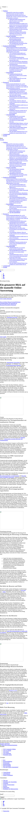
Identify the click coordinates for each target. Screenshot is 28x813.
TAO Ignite (6, 752)
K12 (4, 760)
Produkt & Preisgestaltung (9, 46)
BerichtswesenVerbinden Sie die (18, 25)
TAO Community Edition (9, 749)
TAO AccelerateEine (18, 59)
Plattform (5, 11)
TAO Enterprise (7, 753)
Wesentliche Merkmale (10, 304)
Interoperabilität (7, 765)
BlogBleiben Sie (18, 112)
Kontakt (5, 135)
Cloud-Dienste (6, 772)
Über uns (5, 780)
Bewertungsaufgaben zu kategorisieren (9, 476)
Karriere (5, 786)
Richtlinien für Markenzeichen (10, 789)
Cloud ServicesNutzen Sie (17, 33)
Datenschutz (6, 787)
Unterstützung (6, 773)
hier (7, 703)
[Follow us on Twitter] (3, 801)
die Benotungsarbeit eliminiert (13, 365)
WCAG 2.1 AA (13, 690)
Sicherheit (5, 783)
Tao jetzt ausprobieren (14, 81)
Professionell (6, 763)
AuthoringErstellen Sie (17, 21)
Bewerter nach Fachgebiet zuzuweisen (13, 476)
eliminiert (22, 437)
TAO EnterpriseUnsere (18, 68)
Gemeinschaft (6, 134)
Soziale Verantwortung (8, 784)
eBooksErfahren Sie (18, 94)
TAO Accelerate (7, 750)
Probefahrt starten (7, 754)
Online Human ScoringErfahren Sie (18, 129)
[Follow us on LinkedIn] (3, 804)
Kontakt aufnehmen (5, 743)
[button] (0, 271)
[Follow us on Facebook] (3, 803)
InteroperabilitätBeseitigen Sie (18, 120)
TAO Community (17, 54)
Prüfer (4, 591)
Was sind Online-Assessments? (10, 767)
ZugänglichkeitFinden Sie (18, 125)
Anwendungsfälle (10, 114)
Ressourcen (6, 82)
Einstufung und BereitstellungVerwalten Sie (18, 29)
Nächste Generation (11, 36)
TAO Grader (3, 336)
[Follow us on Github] (3, 805)
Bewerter (23, 590)
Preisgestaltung (10, 72)
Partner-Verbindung (8, 775)
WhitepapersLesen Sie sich (18, 98)
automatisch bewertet (12, 317)
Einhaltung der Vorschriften (10, 782)
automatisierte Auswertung (13, 362)
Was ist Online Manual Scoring (7, 302)
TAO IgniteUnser (18, 63)
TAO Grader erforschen (6, 298)
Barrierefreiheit (6, 764)
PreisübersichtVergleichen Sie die (18, 75)
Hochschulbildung (7, 761)
